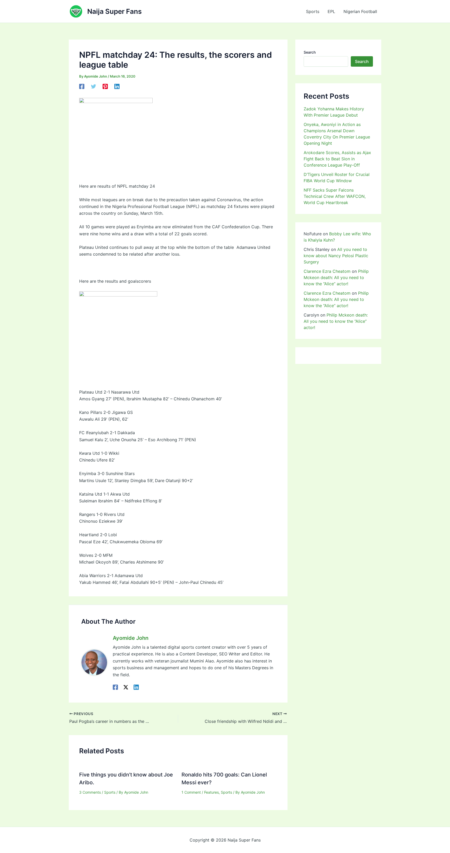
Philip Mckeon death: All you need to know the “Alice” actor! (336, 277)
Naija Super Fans (114, 11)
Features (211, 792)
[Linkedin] (117, 86)
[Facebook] (81, 86)
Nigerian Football (360, 11)
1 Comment (191, 792)
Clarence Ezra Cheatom (327, 271)
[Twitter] (93, 86)
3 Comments (90, 792)
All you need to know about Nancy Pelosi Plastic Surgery (336, 255)
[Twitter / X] (125, 687)
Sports (312, 11)
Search (310, 52)
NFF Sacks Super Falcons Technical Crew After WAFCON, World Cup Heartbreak (335, 196)
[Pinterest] (105, 86)
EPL (331, 11)
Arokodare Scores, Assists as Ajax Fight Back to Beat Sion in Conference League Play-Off (337, 159)
